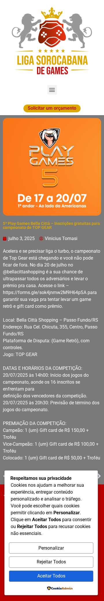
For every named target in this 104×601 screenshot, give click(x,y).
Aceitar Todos (51, 576)
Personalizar (51, 548)
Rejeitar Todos (51, 562)
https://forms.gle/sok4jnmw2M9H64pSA (44, 292)
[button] (52, 89)
